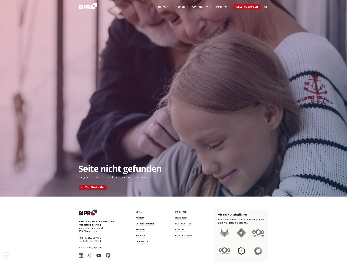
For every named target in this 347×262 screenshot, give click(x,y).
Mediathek (181, 211)
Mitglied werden (247, 6)
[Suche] (265, 6)
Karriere (140, 217)
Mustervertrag (183, 223)
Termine (221, 6)
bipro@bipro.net (94, 247)
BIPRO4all (180, 229)
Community (200, 6)
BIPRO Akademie (183, 235)
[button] (6, 256)
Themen (179, 6)
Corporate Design (145, 223)
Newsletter (181, 217)
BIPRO (162, 6)
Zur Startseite (94, 187)
